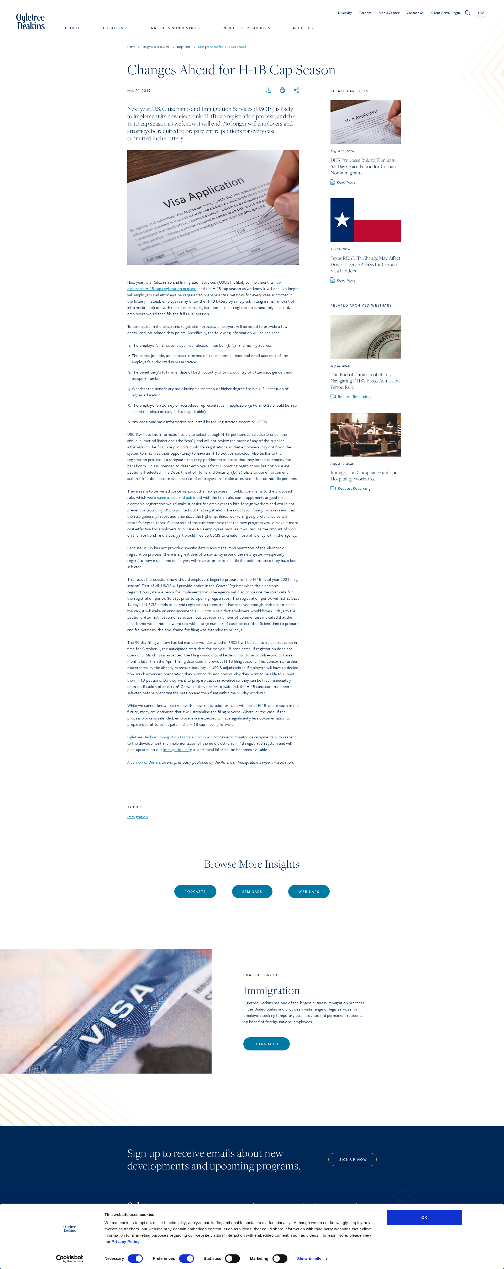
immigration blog (177, 749)
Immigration (137, 817)
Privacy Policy (125, 1241)
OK (424, 1217)
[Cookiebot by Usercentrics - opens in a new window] (70, 1259)
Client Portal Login (445, 12)
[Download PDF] (268, 90)
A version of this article (146, 762)
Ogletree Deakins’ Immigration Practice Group (166, 737)
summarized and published (179, 497)
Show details (309, 1258)
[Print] (282, 90)
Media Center (389, 12)
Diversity (345, 12)
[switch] (186, 1258)
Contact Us (415, 12)
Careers (365, 12)
